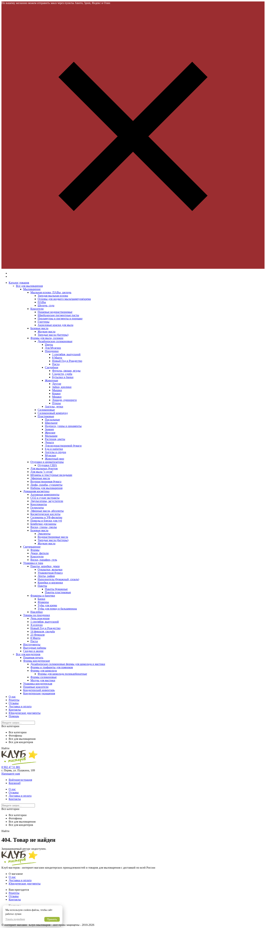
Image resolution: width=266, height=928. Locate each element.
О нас (12, 696)
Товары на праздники (36, 615)
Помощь (14, 716)
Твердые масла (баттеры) (53, 334)
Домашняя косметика (36, 491)
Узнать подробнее (15, 919)
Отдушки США (47, 465)
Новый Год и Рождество (67, 360)
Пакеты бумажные (56, 589)
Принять (52, 919)
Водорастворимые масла (53, 536)
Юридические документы (25, 712)
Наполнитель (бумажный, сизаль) (58, 579)
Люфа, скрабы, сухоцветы (46, 484)
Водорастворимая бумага (45, 481)
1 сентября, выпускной (66, 354)
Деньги (49, 442)
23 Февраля (37, 634)
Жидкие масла (46, 331)
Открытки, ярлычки (50, 569)
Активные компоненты (44, 494)
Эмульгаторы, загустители (46, 501)
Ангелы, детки (54, 406)
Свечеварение (32, 546)
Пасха (56, 364)
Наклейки (36, 611)
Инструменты (31, 644)
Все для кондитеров (28, 654)
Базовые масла (39, 328)
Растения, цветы (55, 439)
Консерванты (38, 504)
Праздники (52, 351)
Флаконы (43, 602)
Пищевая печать (33, 657)
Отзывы (14, 703)
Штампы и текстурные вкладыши (51, 474)
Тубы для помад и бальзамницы (57, 608)
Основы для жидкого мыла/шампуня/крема (64, 298)
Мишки (57, 396)
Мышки (57, 390)
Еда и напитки (54, 448)
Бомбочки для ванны (43, 523)
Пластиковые (46, 416)
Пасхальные (52, 419)
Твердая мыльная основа (53, 295)
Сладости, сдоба (62, 373)
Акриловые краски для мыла (55, 325)
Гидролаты (37, 507)
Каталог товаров (19, 282)
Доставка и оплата (20, 706)
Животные (51, 380)
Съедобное (51, 367)
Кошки (56, 393)
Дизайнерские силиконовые (55, 341)
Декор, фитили (39, 553)
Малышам (51, 435)
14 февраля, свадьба (42, 631)
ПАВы (42, 302)
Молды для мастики (42, 680)
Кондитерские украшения (39, 693)
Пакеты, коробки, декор (45, 566)
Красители (37, 308)
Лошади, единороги (64, 400)
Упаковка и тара (33, 563)
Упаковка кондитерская (37, 683)
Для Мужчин (53, 347)
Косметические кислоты (45, 514)
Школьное (51, 422)
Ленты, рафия (46, 576)
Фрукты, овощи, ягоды (66, 370)
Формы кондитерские (36, 660)
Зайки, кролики (61, 386)
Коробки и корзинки (50, 582)
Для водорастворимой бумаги (63, 445)
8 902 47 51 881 (10, 767)
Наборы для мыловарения (46, 488)
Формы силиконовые (43, 677)
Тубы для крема (47, 605)
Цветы (49, 344)
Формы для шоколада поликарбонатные (62, 673)
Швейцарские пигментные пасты (58, 315)
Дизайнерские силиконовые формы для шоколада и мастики (67, 664)
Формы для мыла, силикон (46, 338)
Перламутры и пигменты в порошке (60, 318)
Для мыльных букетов (44, 468)
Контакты (15, 709)
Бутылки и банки (62, 377)
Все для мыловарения (29, 285)
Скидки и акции (33, 651)
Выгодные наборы (34, 647)
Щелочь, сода (46, 305)
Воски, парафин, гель (43, 559)
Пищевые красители (35, 686)
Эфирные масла (40, 478)
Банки (41, 598)
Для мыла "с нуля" (41, 471)
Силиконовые (46, 409)
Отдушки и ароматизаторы (47, 461)
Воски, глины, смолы (43, 527)
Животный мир (54, 458)
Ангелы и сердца (55, 452)
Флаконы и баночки (42, 595)
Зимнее (49, 429)
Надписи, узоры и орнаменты (63, 426)
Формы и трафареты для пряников (51, 667)
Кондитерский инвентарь (39, 690)
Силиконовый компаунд (53, 413)
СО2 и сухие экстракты (45, 497)
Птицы (56, 403)
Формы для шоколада (43, 670)
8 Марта (57, 357)
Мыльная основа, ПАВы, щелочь (50, 292)
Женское (50, 432)
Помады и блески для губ (46, 520)
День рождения (39, 618)
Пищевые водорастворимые (55, 311)
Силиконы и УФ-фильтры (46, 517)
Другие (56, 383)
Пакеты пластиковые (58, 592)
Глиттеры (43, 321)
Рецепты (14, 699)
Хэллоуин (36, 624)
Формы (34, 549)
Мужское (50, 455)
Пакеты (42, 585)
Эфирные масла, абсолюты (47, 510)
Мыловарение (32, 289)
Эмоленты (44, 533)
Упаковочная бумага (50, 572)
